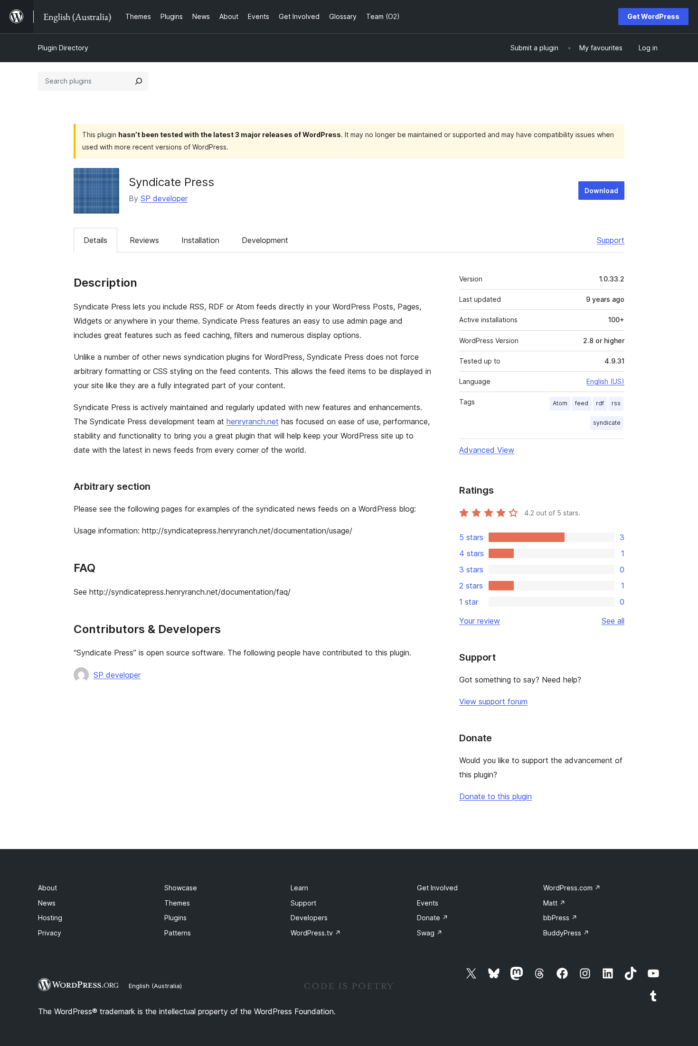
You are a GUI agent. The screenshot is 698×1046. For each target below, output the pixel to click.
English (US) (605, 381)
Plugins (175, 918)
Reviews (144, 240)
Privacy (49, 933)
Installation (200, 240)
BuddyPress (566, 933)
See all (613, 621)
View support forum (493, 701)
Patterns (177, 933)
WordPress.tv (316, 933)
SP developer (164, 198)
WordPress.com (572, 888)
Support (610, 240)
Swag (430, 933)
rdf (600, 403)
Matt (554, 903)
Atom (560, 403)
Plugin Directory (63, 48)
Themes (177, 903)
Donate (432, 918)
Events (427, 903)
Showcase (180, 888)
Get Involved (437, 888)
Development (265, 240)
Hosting (50, 918)
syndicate (607, 422)
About (47, 888)
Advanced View (486, 450)
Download (601, 191)
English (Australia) (155, 986)
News (47, 903)
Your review (479, 621)
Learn (299, 888)
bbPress (560, 918)
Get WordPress (653, 16)
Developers (309, 918)
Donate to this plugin (495, 796)
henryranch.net (252, 421)
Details (95, 240)
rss (616, 403)
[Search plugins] (138, 81)
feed (581, 403)
